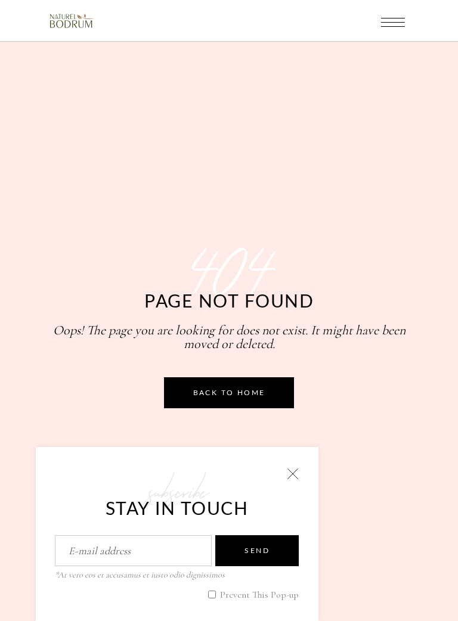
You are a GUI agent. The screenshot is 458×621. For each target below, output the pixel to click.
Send (257, 550)
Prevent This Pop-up (258, 595)
